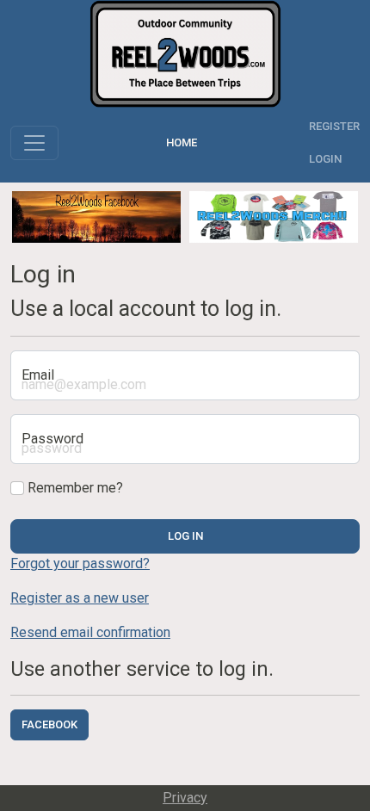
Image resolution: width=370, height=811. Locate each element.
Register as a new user (79, 598)
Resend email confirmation (90, 632)
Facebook (49, 724)
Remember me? (73, 488)
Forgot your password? (80, 563)
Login (325, 158)
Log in (185, 535)
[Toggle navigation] (34, 143)
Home (184, 142)
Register (334, 126)
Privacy (185, 797)
